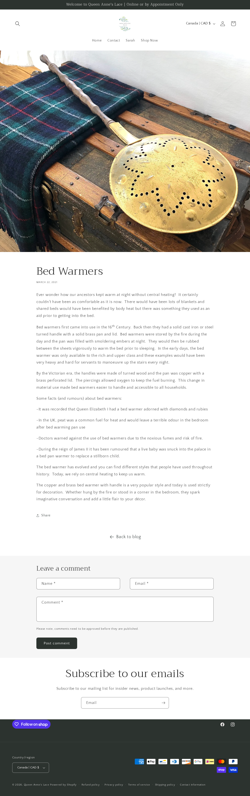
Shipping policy (165, 784)
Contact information (192, 784)
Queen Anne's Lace (36, 784)
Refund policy (91, 784)
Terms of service (139, 784)
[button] (17, 23)
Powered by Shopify (63, 784)
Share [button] (46, 515)
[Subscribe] (163, 703)
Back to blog (128, 536)
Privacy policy (113, 784)
